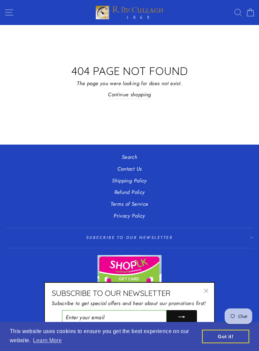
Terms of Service (129, 204)
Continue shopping (129, 94)
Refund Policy (129, 192)
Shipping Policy (129, 180)
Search (129, 157)
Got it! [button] (225, 336)
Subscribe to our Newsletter (129, 237)
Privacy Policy (129, 216)
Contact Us (129, 169)
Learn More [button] (47, 340)
